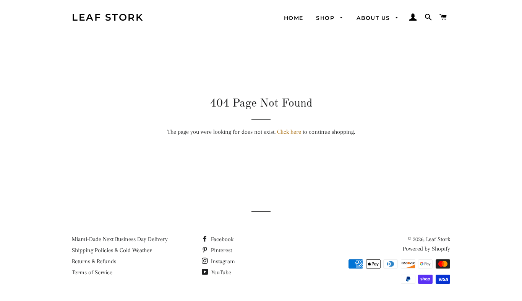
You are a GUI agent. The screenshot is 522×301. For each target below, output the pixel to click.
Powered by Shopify (426, 248)
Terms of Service (92, 272)
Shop (326, 18)
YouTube (220, 272)
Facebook (221, 239)
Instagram (222, 261)
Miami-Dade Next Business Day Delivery (120, 239)
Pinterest (220, 250)
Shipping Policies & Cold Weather (112, 250)
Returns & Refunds (94, 261)
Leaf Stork (107, 17)
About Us (374, 18)
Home (293, 18)
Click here (289, 131)
